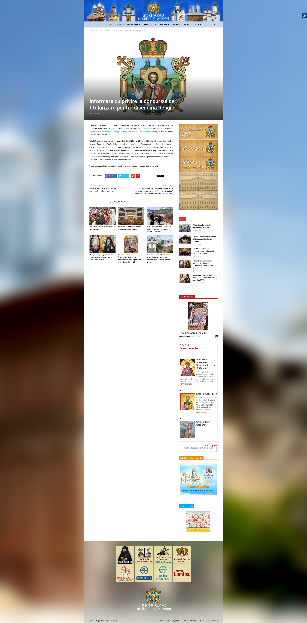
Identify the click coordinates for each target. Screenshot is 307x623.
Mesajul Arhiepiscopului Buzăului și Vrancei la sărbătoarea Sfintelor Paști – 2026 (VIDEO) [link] (102, 257)
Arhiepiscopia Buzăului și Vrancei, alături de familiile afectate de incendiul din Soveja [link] (159, 229)
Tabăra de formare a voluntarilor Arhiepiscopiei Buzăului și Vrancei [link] (203, 251)
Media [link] (175, 24)
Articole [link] (148, 24)
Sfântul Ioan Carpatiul (203, 423)
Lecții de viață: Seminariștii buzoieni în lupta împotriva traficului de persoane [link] (106, 189)
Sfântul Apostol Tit (206, 393)
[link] (153, 10)
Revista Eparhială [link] (186, 297)
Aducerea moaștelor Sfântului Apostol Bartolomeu (205, 363)
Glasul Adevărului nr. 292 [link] (192, 333)
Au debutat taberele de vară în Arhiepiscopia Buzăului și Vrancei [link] (204, 239)
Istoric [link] (109, 24)
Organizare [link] (132, 24)
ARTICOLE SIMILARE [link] (98, 202)
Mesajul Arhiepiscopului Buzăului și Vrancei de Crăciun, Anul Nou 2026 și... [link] (205, 277)
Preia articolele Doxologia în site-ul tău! (200, 448)
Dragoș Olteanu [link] (184, 336)
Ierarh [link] (119, 24)
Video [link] (182, 219)
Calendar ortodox (191, 348)
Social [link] (186, 24)
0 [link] (216, 336)
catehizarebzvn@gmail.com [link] (115, 132)
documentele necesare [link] (141, 132)
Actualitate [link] (161, 24)
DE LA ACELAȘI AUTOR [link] (118, 202)
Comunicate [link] (93, 30)
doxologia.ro (211, 445)
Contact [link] (197, 24)
